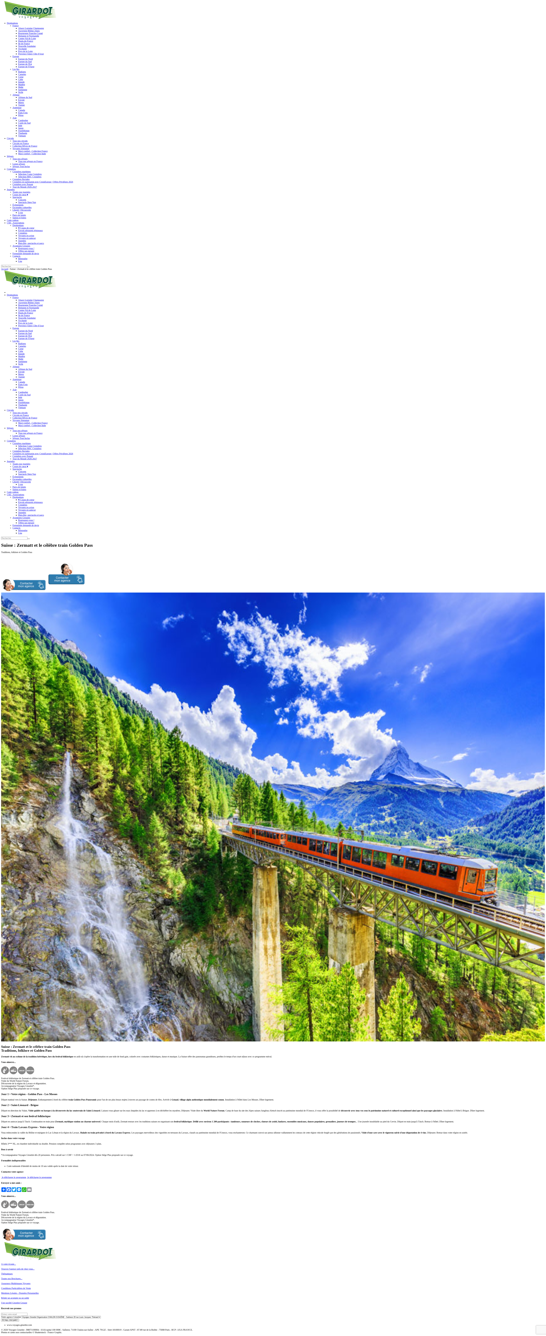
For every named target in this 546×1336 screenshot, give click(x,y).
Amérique (17, 107)
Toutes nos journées (21, 192)
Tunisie (21, 105)
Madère (21, 84)
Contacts (16, 256)
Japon (20, 128)
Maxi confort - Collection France (33, 151)
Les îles (16, 69)
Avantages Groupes (21, 246)
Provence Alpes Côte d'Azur (31, 54)
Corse (20, 77)
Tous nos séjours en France (30, 161)
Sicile (20, 92)
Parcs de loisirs (19, 215)
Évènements (18, 205)
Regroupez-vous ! (26, 248)
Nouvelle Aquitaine (27, 46)
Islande (21, 82)
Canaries (22, 74)
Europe (16, 56)
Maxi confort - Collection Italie (32, 153)
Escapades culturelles (22, 207)
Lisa (20, 261)
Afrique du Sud (25, 97)
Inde (20, 125)
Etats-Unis (23, 113)
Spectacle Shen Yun (27, 202)
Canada (21, 110)
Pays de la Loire (25, 51)
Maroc (21, 102)
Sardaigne (22, 89)
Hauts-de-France (25, 41)
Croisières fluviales (21, 179)
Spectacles (17, 197)
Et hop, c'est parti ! (10, 1320)
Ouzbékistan (23, 130)
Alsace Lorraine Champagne (31, 28)
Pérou (20, 115)
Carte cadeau (12, 220)
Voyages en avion (26, 235)
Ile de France (24, 43)
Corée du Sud (24, 123)
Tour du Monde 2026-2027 (25, 187)
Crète (20, 79)
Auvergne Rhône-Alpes (29, 31)
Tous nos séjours (20, 159)
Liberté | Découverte (22, 210)
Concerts (22, 200)
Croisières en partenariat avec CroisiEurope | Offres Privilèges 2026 (43, 182)
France (16, 25)
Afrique (16, 95)
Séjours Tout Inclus (21, 166)
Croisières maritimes (22, 171)
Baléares (22, 72)
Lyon (20, 212)
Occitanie (22, 49)
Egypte (21, 100)
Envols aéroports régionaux (30, 230)
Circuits (10, 138)
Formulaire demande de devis (26, 253)
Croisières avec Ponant (23, 184)
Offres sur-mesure (26, 251)
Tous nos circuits (20, 141)
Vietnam (22, 136)
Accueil (4, 269)
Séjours (10, 156)
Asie (15, 118)
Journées (11, 189)
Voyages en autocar (27, 238)
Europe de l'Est (25, 64)
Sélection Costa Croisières (30, 174)
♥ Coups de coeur (26, 228)
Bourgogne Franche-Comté (30, 33)
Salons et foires (19, 217)
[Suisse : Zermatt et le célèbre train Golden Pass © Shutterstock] (273, 1040)
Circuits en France (21, 143)
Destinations (12, 23)
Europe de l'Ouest (26, 66)
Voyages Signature (21, 148)
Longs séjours (19, 164)
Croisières (11, 169)
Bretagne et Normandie (28, 36)
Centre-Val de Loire (27, 38)
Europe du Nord (25, 59)
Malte (20, 87)
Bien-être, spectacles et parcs (31, 243)
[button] (43, 591)
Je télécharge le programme (13, 1177)
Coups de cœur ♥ (20, 194)
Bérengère (22, 258)
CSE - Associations (15, 223)
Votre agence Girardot (11, 1317)
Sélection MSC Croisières (29, 177)
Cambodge (23, 120)
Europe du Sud (25, 61)
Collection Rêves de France (25, 146)
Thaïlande (22, 133)
